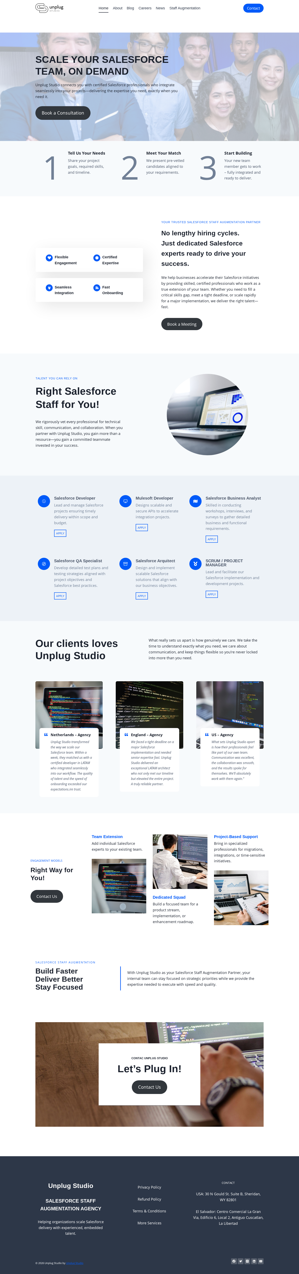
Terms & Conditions (149, 1210)
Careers (145, 8)
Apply (60, 533)
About (117, 8)
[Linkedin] (254, 1261)
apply (142, 527)
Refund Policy (149, 1199)
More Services (149, 1223)
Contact (253, 8)
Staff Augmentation (184, 8)
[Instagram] (247, 1261)
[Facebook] (234, 1261)
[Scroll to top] (289, 1266)
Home (103, 8)
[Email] (261, 1261)
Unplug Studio (74, 1263)
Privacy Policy (149, 1187)
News (160, 8)
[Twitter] (241, 1261)
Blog (130, 8)
